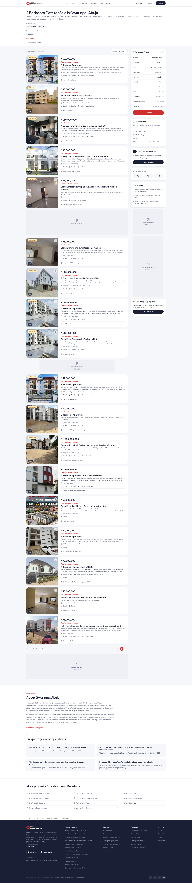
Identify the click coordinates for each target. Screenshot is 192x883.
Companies (83, 3)
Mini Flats (42, 26)
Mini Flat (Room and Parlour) (141, 131)
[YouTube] (164, 877)
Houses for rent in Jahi (72, 858)
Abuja (48, 818)
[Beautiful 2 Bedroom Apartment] (77, 99)
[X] (155, 877)
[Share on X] (148, 176)
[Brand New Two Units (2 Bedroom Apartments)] (77, 510)
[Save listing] (55, 57)
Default (119, 51)
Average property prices (111, 841)
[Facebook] (150, 877)
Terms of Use (69, 877)
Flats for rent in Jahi (71, 861)
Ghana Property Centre (49, 860)
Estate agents (107, 830)
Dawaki (30, 34)
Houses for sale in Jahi (72, 864)
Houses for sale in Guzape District (76, 837)
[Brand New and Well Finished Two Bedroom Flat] (77, 600)
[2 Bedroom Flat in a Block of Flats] (77, 571)
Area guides (107, 851)
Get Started (147, 311)
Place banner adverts (138, 847)
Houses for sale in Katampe (73, 851)
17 (153, 142)
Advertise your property (139, 830)
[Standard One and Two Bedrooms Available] (77, 252)
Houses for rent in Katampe (74, 844)
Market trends (105, 3)
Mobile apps (162, 841)
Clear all (161, 52)
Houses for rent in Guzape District (76, 830)
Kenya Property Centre (33, 860)
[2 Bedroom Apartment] (77, 69)
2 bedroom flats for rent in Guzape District (78, 841)
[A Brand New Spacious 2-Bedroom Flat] (77, 282)
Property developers (110, 834)
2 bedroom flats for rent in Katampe (76, 854)
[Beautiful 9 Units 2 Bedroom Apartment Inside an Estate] (77, 449)
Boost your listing (137, 841)
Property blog (108, 847)
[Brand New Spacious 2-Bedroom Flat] (77, 343)
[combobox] (153, 57)
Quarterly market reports (111, 844)
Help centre (161, 834)
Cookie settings (79, 877)
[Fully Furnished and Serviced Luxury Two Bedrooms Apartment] (77, 630)
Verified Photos (136, 844)
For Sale (36, 818)
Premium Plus (135, 837)
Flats (42, 818)
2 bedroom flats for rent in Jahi (75, 868)
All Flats (135, 142)
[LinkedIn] (159, 877)
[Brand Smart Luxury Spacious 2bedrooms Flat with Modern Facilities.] (77, 192)
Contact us (161, 837)
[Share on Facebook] (137, 176)
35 (158, 142)
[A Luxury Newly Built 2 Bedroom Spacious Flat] (77, 130)
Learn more (32, 846)
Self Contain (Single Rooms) (141, 135)
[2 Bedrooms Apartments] (77, 419)
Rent (73, 3)
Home (29, 818)
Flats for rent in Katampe (73, 847)
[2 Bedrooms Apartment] (77, 313)
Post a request (149, 162)
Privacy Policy (59, 877)
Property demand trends (111, 837)
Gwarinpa (56, 818)
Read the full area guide (34, 728)
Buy (66, 3)
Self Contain (32, 26)
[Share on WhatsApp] (159, 176)
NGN (140, 3)
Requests (94, 3)
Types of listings (136, 834)
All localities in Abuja (34, 42)
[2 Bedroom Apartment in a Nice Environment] (77, 480)
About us (161, 830)
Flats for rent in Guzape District (75, 834)
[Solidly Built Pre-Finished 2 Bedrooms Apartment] (77, 160)
